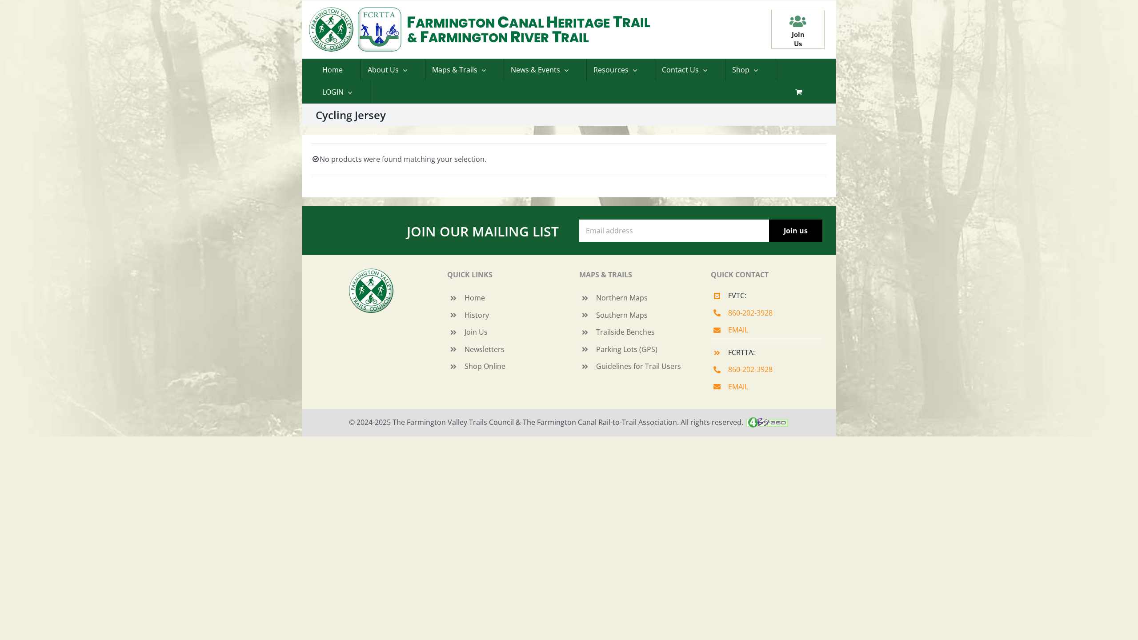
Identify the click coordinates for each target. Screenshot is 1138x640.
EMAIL (738, 330)
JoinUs (798, 39)
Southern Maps (622, 315)
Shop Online (485, 366)
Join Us (476, 332)
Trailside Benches (625, 332)
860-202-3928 (750, 313)
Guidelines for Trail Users (638, 366)
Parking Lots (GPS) (626, 349)
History (477, 315)
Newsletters (485, 349)
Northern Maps (622, 298)
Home (475, 298)
